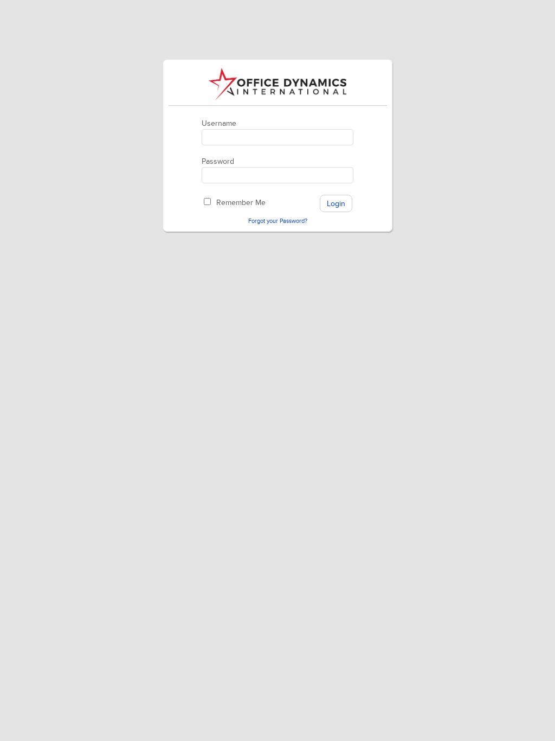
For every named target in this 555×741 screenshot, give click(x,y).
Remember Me (241, 202)
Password (218, 161)
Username (219, 123)
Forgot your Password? (277, 221)
